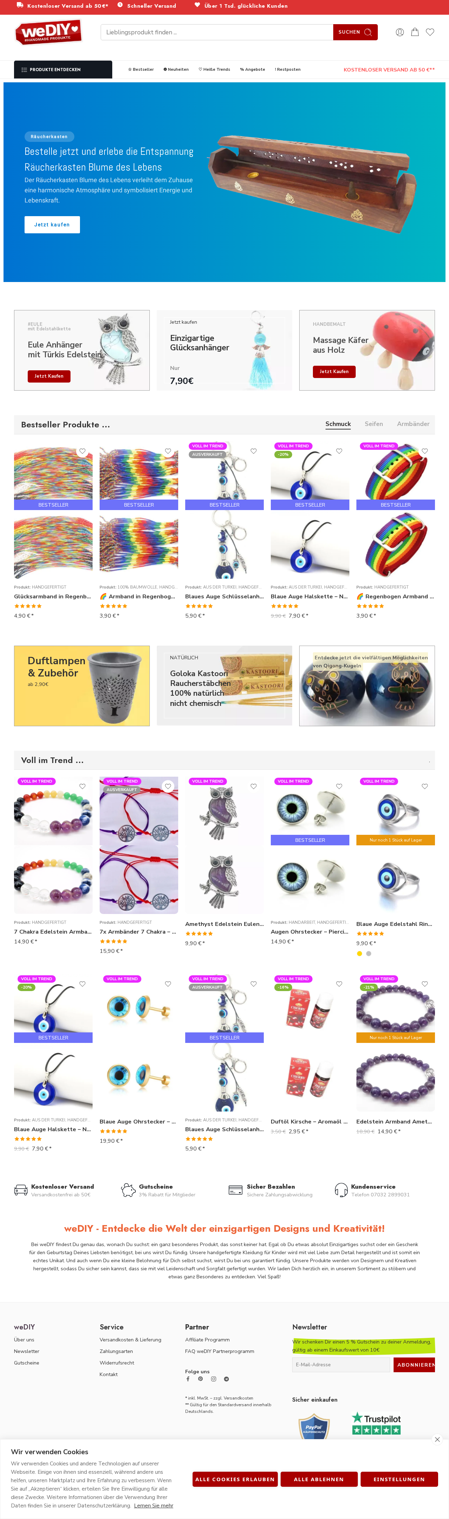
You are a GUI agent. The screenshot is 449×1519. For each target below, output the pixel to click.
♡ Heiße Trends (214, 69)
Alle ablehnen (319, 1479)
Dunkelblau (290, 902)
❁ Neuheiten (176, 69)
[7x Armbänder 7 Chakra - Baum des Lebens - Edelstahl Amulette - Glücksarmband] (139, 879)
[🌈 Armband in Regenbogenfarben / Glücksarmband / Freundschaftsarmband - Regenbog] (139, 544)
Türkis (290, 870)
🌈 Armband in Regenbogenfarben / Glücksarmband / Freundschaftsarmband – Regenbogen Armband (139, 596)
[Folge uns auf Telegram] (226, 1379)
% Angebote (252, 69)
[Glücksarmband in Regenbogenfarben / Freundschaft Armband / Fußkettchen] (53, 544)
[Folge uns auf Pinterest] (200, 1379)
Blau (290, 881)
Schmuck (338, 424)
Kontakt (109, 1374)
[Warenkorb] (415, 32)
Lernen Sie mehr (153, 1505)
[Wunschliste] (82, 451)
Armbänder (413, 424)
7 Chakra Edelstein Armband (53, 932)
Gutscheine (26, 1362)
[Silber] (369, 953)
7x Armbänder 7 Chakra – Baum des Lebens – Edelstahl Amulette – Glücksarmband (139, 932)
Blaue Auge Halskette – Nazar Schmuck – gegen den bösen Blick (310, 596)
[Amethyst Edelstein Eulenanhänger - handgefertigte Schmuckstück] (224, 879)
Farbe (277, 861)
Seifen (374, 424)
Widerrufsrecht (117, 1362)
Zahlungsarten (116, 1351)
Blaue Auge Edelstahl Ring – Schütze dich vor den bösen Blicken (395, 924)
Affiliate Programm (207, 1339)
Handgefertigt (49, 587)
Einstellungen (399, 1479)
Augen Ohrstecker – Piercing (310, 932)
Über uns (24, 1339)
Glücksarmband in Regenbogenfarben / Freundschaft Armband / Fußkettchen (53, 596)
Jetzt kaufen (49, 376)
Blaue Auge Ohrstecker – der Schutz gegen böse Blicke (139, 1122)
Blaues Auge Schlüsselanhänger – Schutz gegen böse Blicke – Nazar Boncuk (224, 596)
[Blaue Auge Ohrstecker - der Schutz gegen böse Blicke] (139, 1077)
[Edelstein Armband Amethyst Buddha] (395, 1077)
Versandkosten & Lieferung (130, 1339)
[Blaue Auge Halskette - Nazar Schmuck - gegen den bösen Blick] (310, 544)
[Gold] (359, 953)
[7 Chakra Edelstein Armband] (53, 879)
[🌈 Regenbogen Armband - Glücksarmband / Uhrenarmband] (395, 544)
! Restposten (288, 69)
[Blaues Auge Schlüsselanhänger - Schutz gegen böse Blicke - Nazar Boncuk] (224, 544)
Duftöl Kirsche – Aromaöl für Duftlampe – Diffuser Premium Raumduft (310, 1122)
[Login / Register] (400, 32)
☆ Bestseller (141, 69)
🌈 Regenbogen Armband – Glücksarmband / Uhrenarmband (395, 596)
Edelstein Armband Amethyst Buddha (395, 1122)
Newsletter (26, 1351)
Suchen (349, 32)
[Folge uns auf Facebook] (188, 1379)
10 (375, 904)
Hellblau (290, 891)
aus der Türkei (219, 587)
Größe (364, 873)
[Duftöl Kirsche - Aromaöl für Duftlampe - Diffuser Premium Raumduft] (310, 1077)
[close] (437, 1439)
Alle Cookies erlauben (235, 1479)
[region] (224, 182)
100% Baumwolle (137, 587)
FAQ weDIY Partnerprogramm (219, 1351)
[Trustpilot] (376, 1422)
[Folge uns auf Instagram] (213, 1379)
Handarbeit (302, 922)
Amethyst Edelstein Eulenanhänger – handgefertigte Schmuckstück (224, 924)
